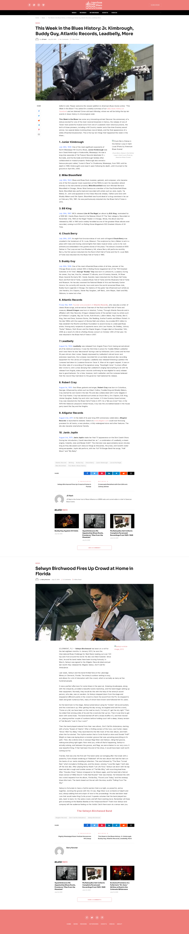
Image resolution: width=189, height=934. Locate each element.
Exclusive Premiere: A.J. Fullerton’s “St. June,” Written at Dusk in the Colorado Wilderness (120, 886)
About (119, 924)
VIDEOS (114, 13)
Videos (112, 924)
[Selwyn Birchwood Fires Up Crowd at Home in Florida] (94, 612)
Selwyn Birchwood (94, 817)
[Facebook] (39, 111)
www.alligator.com (101, 421)
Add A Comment (94, 547)
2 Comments (67, 579)
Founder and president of (90, 305)
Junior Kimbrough (102, 462)
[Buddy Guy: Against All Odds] (67, 521)
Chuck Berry (90, 462)
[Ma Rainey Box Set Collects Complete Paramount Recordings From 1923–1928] (122, 521)
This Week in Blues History (77, 465)
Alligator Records (61, 817)
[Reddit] (39, 120)
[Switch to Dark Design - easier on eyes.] (157, 13)
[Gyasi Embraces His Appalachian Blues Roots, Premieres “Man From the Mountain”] (94, 521)
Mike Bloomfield (61, 465)
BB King (71, 462)
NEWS (74, 13)
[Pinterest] (39, 129)
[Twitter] (39, 116)
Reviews (83, 924)
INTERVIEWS (94, 13)
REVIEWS (83, 13)
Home (69, 924)
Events (104, 924)
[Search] (160, 12)
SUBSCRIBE (155, 5)
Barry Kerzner (46, 579)
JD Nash (44, 39)
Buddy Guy (79, 462)
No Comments (64, 39)
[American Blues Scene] (94, 5)
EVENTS (105, 13)
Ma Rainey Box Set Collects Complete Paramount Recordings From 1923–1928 (121, 533)
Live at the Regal (115, 462)
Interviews (93, 924)
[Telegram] (39, 125)
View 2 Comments (94, 899)
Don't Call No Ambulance (77, 817)
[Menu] (29, 12)
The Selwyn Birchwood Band (94, 810)
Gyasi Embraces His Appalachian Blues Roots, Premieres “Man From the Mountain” (92, 534)
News (37, 23)
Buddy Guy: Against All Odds (66, 531)
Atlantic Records (61, 462)
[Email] (39, 134)
